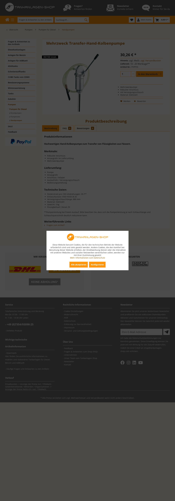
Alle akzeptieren (78, 264)
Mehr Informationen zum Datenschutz (87, 257)
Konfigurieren (97, 264)
